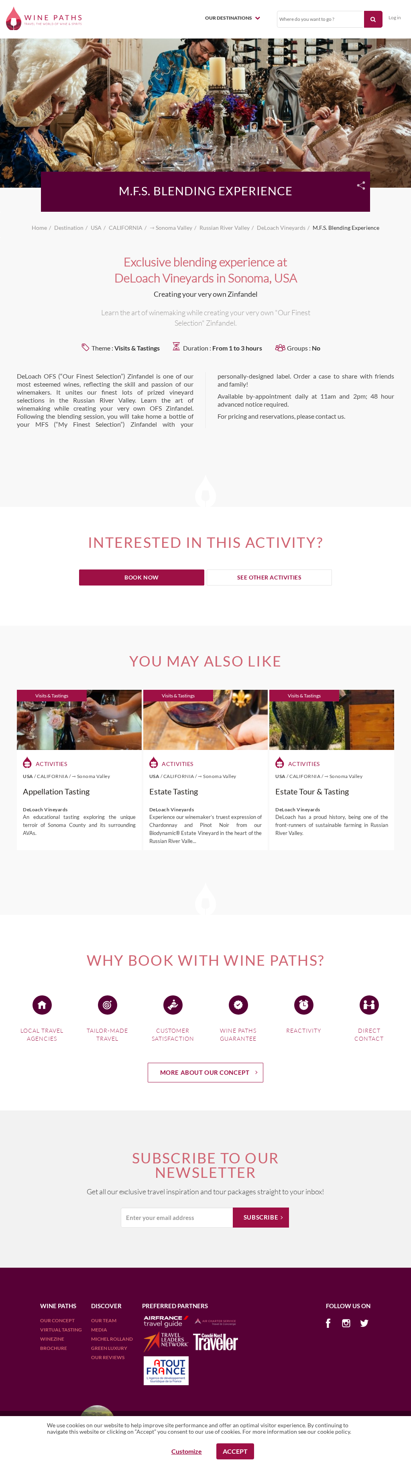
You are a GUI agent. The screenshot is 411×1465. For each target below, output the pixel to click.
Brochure (53, 1348)
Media (99, 1330)
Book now (141, 577)
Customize (186, 1451)
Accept (235, 1451)
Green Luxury (109, 1348)
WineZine (52, 1339)
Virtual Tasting (61, 1330)
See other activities (269, 577)
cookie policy (333, 1431)
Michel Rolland (112, 1339)
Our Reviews (107, 1357)
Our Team (103, 1320)
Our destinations (229, 18)
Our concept (57, 1320)
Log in (395, 17)
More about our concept (205, 1072)
